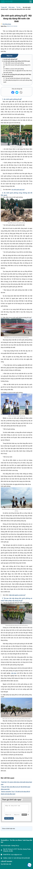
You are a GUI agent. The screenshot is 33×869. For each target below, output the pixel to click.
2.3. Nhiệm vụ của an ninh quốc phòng (13, 68)
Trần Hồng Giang (6, 24)
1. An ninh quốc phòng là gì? (9, 59)
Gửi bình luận (9, 818)
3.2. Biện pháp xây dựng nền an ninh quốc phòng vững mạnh (17, 81)
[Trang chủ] (6, 1)
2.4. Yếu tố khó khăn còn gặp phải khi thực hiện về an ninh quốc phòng (17, 71)
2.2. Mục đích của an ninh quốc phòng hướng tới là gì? (16, 66)
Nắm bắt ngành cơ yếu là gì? (17, 595)
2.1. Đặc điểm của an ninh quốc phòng (13, 63)
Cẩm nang (11, 7)
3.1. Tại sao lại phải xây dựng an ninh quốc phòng (16, 78)
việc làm (13, 673)
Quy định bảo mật (6, 864)
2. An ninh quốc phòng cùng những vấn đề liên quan (16, 61)
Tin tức (18, 7)
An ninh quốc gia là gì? (18, 189)
